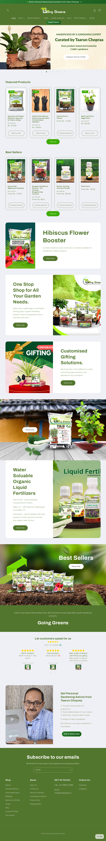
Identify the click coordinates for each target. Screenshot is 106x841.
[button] (7, 10)
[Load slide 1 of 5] (46, 71)
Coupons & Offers (11, 811)
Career (8, 804)
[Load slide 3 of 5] (53, 71)
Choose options (65, 133)
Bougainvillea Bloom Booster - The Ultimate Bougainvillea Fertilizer (40, 190)
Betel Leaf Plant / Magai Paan (87, 117)
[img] (53, 642)
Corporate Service (12, 789)
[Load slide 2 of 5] (49, 71)
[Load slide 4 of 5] (56, 71)
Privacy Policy (35, 800)
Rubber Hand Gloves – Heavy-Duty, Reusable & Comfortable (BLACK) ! (40, 119)
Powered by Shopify (59, 833)
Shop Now (30, 430)
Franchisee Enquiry (12, 792)
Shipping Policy (35, 804)
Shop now (50, 258)
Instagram (83, 789)
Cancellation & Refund (38, 796)
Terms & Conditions (37, 792)
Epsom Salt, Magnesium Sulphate (16, 187)
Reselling (8, 796)
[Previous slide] (41, 72)
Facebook (82, 785)
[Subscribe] (70, 770)
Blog (7, 808)
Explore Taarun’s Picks (76, 57)
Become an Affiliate (12, 800)
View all (53, 142)
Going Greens (49, 833)
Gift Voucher (10, 815)
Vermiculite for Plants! (62, 117)
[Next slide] (64, 72)
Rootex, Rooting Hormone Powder (63, 187)
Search (8, 785)
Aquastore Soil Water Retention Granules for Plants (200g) (16, 118)
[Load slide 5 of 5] (59, 71)
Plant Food (85, 186)
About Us (33, 785)
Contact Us (34, 789)
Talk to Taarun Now (72, 734)
